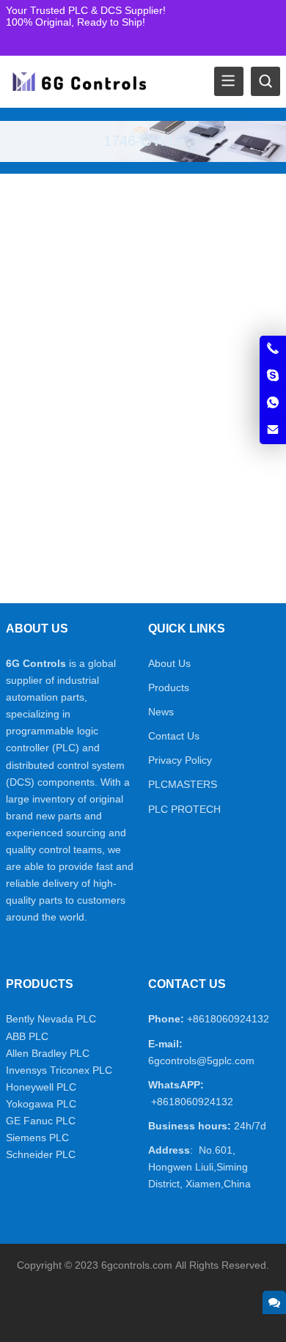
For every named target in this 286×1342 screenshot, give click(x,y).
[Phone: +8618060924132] (273, 349)
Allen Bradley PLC (47, 1053)
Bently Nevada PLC (51, 1019)
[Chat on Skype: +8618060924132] (273, 376)
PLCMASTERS (182, 784)
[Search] (265, 81)
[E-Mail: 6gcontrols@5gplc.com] (273, 430)
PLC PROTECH (184, 809)
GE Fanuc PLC (41, 1121)
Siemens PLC (37, 1137)
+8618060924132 (228, 1019)
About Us (169, 663)
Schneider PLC (41, 1154)
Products (168, 687)
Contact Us (173, 736)
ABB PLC (27, 1036)
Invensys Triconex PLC (59, 1070)
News (161, 712)
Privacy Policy (180, 760)
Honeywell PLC (41, 1087)
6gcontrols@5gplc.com (201, 1060)
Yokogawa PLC (41, 1104)
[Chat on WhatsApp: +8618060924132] (273, 403)
